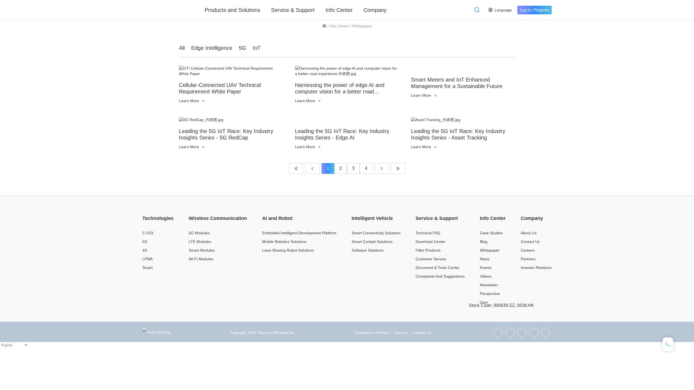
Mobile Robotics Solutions (284, 241)
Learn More (191, 101)
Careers (528, 250)
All (182, 48)
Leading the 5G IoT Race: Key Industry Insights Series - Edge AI (342, 134)
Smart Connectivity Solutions (376, 233)
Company (375, 10)
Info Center (339, 10)
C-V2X (147, 233)
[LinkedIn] (521, 332)
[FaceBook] (533, 332)
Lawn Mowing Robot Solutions (288, 250)
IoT (257, 48)
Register (541, 10)
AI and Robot (277, 218)
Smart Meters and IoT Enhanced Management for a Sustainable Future (456, 83)
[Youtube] (545, 332)
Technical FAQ (428, 233)
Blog (483, 241)
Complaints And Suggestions (440, 276)
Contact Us (530, 241)
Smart (147, 267)
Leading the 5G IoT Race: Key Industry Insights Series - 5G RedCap (226, 134)
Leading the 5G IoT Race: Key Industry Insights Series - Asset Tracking (458, 134)
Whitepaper (490, 250)
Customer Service (431, 259)
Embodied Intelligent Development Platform (299, 233)
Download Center (430, 241)
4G (144, 250)
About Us (528, 233)
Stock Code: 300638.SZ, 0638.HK (501, 305)
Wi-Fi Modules (201, 259)
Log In (525, 10)
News (484, 259)
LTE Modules (200, 241)
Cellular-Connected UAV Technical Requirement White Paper (220, 88)
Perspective (490, 293)
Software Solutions (368, 250)
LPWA (147, 259)
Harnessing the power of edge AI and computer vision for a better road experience (339, 91)
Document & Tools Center (438, 267)
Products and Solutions (232, 10)
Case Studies (491, 233)
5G (242, 48)
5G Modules (199, 233)
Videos (485, 276)
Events (485, 267)
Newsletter (489, 285)
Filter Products (428, 250)
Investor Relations (536, 267)
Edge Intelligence (211, 48)
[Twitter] (510, 332)
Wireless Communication (218, 218)
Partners (528, 259)
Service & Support (293, 10)
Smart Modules (202, 250)
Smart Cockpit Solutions (372, 241)
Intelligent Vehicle (372, 218)
